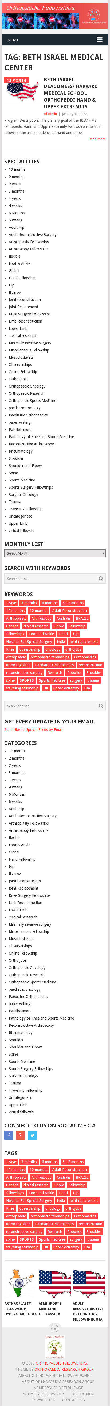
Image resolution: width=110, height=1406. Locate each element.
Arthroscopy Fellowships (28, 249)
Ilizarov (15, 292)
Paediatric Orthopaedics (28, 415)
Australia (64, 618)
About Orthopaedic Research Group (58, 1382)
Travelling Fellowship (25, 509)
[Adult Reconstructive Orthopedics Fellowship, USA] (89, 1283)
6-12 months (73, 603)
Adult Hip (16, 227)
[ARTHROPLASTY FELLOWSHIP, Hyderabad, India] (21, 1283)
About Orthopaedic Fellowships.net (54, 1375)
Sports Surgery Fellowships (31, 487)
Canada (12, 626)
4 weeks (15, 206)
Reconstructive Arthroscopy (31, 444)
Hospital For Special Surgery (29, 641)
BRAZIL (82, 618)
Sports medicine (52, 680)
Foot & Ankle (19, 263)
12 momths (15, 610)
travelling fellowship (22, 688)
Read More (97, 139)
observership (29, 649)
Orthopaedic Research (27, 393)
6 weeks (15, 220)
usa (87, 688)
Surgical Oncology (23, 494)
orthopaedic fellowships (50, 657)
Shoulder (16, 458)
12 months (38, 610)
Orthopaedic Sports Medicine (32, 401)
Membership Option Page (58, 1388)
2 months (16, 177)
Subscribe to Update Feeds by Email (33, 729)
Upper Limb (18, 523)
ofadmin (50, 114)
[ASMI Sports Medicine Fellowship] (55, 1283)
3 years (15, 198)
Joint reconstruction (25, 299)
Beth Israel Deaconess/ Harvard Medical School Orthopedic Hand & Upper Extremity (71, 93)
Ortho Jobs (17, 379)
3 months (16, 191)
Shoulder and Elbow (25, 465)
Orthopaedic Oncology (27, 386)
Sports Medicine (22, 480)
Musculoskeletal (21, 357)
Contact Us (73, 1400)
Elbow (59, 626)
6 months (49, 603)
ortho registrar (18, 665)
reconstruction (90, 665)
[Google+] (20, 1135)
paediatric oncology (25, 408)
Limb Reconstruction (25, 321)
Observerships (20, 364)
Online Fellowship (23, 372)
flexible (14, 256)
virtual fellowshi (21, 530)
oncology (52, 649)
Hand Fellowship (22, 278)
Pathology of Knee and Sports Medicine (41, 437)
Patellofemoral (20, 429)
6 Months (17, 213)
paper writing (19, 422)
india (61, 641)
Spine (13, 473)
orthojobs (73, 649)
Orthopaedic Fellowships (61, 1363)
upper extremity (66, 688)
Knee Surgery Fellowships (29, 314)
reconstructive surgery (24, 673)
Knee (10, 649)
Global (14, 271)
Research (55, 673)
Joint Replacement (23, 307)
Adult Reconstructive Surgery (33, 234)
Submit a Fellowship (43, 1394)
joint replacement (84, 641)
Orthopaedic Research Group (63, 1369)
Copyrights (43, 1400)
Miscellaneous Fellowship (29, 350)
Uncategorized (20, 516)
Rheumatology (21, 451)
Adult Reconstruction (69, 610)
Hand (63, 634)
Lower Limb (18, 328)
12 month (17, 169)
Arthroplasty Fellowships (29, 242)
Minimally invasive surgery (30, 343)
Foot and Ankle (41, 634)
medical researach (23, 336)
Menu (12, 40)
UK (46, 688)
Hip (11, 285)
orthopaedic (16, 657)
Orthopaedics (85, 657)
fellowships (15, 634)
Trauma (15, 502)
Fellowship (77, 626)
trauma (93, 680)
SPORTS (27, 680)
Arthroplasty (16, 618)
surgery (76, 680)
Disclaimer (82, 1394)
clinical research (36, 626)
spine (10, 680)
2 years (15, 184)
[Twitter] (32, 1135)
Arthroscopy (42, 618)
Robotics (74, 673)
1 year (11, 603)
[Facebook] (8, 1135)
